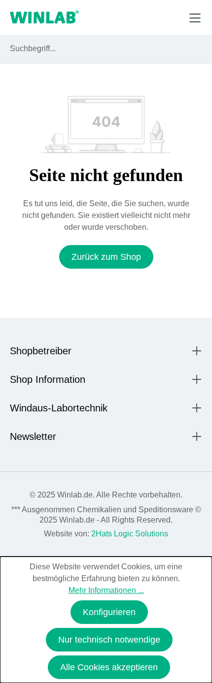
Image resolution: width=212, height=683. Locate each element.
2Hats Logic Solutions (129, 533)
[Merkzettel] (149, 17)
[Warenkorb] (172, 17)
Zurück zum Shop (106, 257)
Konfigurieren (109, 612)
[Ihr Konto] (126, 17)
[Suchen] (192, 49)
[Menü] (195, 18)
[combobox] (97, 49)
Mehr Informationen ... (106, 590)
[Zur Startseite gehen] (44, 17)
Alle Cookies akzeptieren (109, 667)
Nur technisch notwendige (109, 640)
